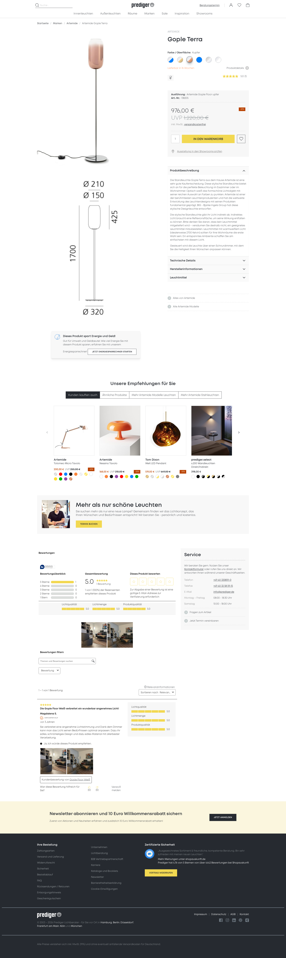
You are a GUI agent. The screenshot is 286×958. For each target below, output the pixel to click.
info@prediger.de (223, 592)
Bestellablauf (45, 874)
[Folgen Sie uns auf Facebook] (221, 920)
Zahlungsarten (46, 850)
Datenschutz (219, 914)
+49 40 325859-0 (222, 580)
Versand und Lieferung (50, 856)
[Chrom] (81, 474)
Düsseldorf (127, 922)
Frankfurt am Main (48, 926)
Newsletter (97, 877)
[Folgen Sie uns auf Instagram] (227, 920)
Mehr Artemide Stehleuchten (200, 395)
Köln (62, 926)
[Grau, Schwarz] (203, 476)
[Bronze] (147, 476)
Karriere (95, 865)
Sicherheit (43, 868)
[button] (222, 817)
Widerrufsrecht (46, 862)
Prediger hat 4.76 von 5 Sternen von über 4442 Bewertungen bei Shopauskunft (203, 862)
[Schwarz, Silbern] (223, 476)
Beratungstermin (210, 5)
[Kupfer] (71, 479)
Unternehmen (99, 847)
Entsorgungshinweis (49, 892)
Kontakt (244, 914)
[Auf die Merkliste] (241, 139)
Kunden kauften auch (82, 395)
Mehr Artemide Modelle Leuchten (154, 395)
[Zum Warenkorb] (248, 5)
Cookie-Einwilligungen (104, 889)
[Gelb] (55, 479)
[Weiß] (91, 474)
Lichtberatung (99, 853)
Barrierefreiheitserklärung (106, 883)
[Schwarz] (71, 474)
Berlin (116, 922)
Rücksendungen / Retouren (53, 886)
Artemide (174, 31)
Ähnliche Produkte (114, 395)
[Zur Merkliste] (239, 5)
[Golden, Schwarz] (208, 476)
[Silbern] (55, 474)
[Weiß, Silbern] (162, 476)
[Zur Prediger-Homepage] (143, 5)
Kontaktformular (194, 569)
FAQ (39, 880)
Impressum (201, 914)
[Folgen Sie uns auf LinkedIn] (234, 920)
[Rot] (60, 474)
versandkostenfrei (195, 124)
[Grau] (177, 476)
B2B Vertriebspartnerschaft (107, 859)
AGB (233, 914)
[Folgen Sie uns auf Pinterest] (240, 920)
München (76, 926)
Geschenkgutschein (49, 898)
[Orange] (76, 474)
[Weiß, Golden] (157, 476)
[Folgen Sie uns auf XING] (247, 920)
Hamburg (106, 922)
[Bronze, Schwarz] (213, 476)
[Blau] (65, 474)
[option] (171, 60)
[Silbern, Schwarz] (218, 476)
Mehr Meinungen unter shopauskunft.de (181, 859)
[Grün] (60, 479)
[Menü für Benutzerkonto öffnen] (231, 5)
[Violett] (65, 479)
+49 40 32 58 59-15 (223, 586)
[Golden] (86, 474)
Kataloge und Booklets (104, 871)
